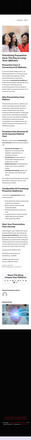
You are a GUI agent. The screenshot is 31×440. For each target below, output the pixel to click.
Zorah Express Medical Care (18, 422)
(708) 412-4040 (12, 261)
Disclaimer (15, 419)
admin (5, 265)
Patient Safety (22, 419)
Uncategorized (9, 266)
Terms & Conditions (17, 417)
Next (26, 20)
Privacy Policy (7, 417)
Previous (20, 20)
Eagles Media (24, 424)
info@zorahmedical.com (10, 259)
